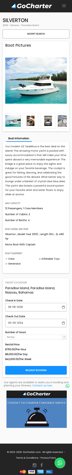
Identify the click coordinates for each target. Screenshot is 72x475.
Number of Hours (15, 332)
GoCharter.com (31, 452)
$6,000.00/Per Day (16, 354)
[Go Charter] (31, 6)
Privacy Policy (48, 457)
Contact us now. (42, 385)
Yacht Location (16, 282)
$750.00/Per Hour (15, 349)
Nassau (14, 25)
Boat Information (18, 138)
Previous (7, 121)
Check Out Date (15, 316)
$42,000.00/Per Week (18, 359)
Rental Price (12, 344)
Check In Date (14, 300)
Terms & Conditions (27, 457)
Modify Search (36, 33)
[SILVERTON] (13, 121)
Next (65, 121)
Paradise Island (30, 25)
